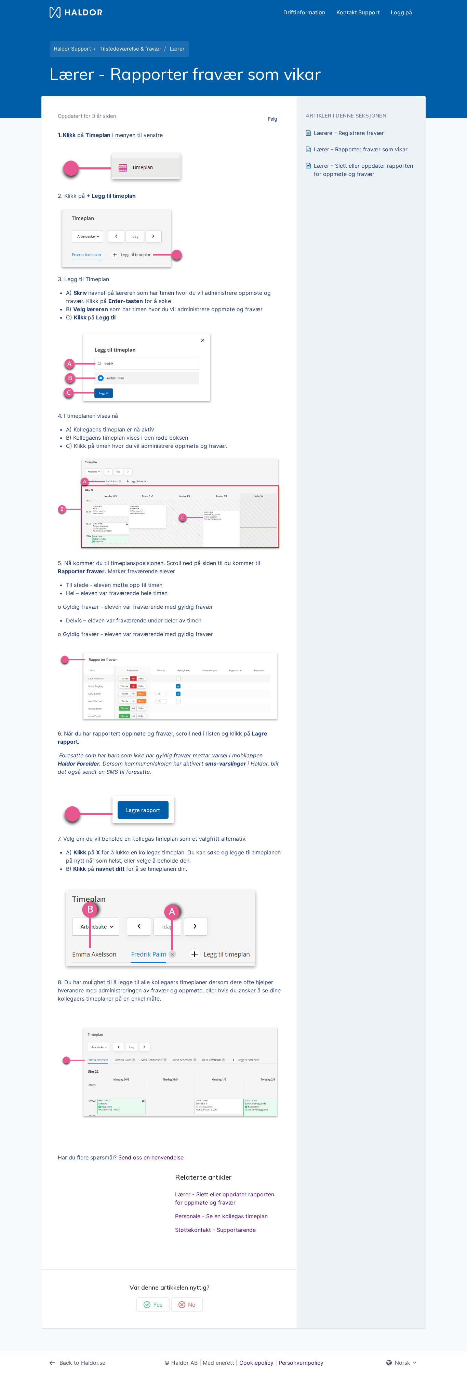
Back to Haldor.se (81, 1362)
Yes (157, 1304)
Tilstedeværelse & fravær (130, 48)
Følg (272, 119)
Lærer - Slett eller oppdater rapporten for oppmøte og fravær (224, 1198)
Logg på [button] (401, 12)
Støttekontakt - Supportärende (215, 1229)
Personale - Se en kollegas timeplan (221, 1216)
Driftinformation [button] (304, 12)
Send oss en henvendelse (151, 1157)
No (192, 1304)
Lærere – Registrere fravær (349, 132)
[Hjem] (76, 12)
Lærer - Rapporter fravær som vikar (361, 149)
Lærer (177, 48)
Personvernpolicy (301, 1362)
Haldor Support (72, 48)
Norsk (402, 1362)
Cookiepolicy (256, 1362)
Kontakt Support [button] (358, 12)
